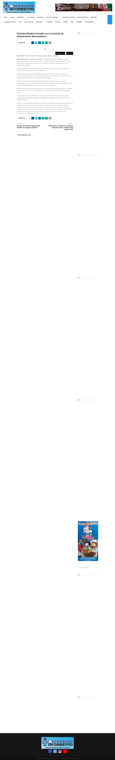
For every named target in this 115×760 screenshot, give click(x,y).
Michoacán (31, 17)
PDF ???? (70, 53)
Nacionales (40, 17)
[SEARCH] (96, 567)
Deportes (57, 22)
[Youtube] (106, 20)
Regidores (94, 17)
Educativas (39, 22)
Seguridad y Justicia (10, 22)
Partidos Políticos (82, 17)
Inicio (5, 17)
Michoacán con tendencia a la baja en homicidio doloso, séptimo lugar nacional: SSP (61, 127)
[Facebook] (101, 20)
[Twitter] (102, 20)
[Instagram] (104, 20)
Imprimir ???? (60, 53)
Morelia (12, 17)
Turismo (65, 22)
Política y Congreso (52, 17)
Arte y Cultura (29, 22)
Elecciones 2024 (89, 22)
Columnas (79, 22)
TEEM (72, 22)
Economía (49, 22)
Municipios (21, 17)
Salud (20, 22)
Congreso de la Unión (68, 17)
